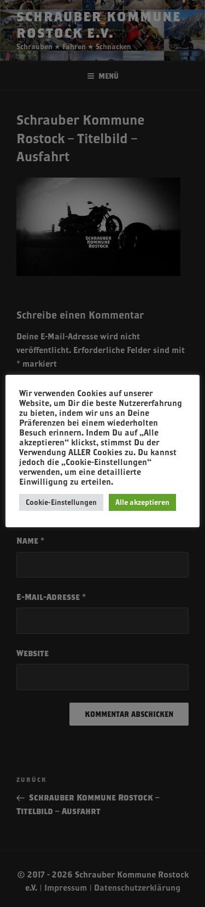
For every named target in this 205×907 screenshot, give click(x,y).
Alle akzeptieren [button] (142, 502)
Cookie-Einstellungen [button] (61, 502)
